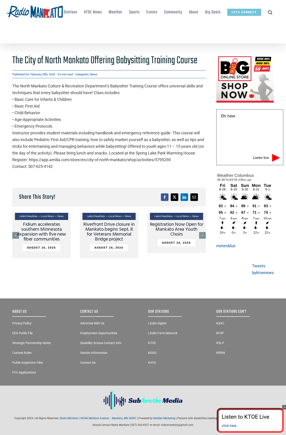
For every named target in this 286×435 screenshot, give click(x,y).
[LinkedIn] (184, 197)
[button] (270, 12)
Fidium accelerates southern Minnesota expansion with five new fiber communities (41, 232)
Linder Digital (157, 323)
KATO (152, 362)
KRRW (220, 353)
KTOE (152, 343)
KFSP (220, 333)
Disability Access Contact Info (100, 343)
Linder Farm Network (162, 333)
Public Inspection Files (27, 362)
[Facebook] (165, 197)
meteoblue (226, 245)
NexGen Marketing (164, 418)
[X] (174, 197)
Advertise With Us (92, 323)
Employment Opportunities (98, 333)
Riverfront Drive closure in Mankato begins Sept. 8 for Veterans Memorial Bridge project (109, 232)
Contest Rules (22, 353)
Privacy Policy (22, 323)
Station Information (93, 353)
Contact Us (88, 362)
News (93, 74)
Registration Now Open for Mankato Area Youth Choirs (176, 229)
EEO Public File (22, 333)
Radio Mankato (69, 418)
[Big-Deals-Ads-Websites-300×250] (245, 56)
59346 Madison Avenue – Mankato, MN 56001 (108, 418)
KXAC (220, 323)
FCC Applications (24, 372)
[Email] (194, 197)
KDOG (152, 353)
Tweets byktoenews (263, 269)
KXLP (220, 343)
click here (229, 426)
